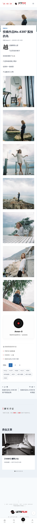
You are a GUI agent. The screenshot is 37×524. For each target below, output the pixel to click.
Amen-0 (8, 40)
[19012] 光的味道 (10, 351)
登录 (14, 412)
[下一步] (32, 451)
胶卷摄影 (7, 374)
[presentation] (18, 444)
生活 (13, 56)
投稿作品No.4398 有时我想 (27, 389)
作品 (8, 359)
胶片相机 (28, 374)
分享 (11, 370)
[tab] (14, 471)
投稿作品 (5, 28)
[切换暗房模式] (34, 513)
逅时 (8, 462)
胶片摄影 (20, 374)
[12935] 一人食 (9, 355)
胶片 (13, 374)
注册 (19, 412)
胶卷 (27, 370)
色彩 (5, 378)
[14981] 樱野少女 (11, 459)
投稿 (6, 359)
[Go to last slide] (5, 451)
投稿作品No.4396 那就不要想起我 (9, 389)
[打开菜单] (33, 3)
